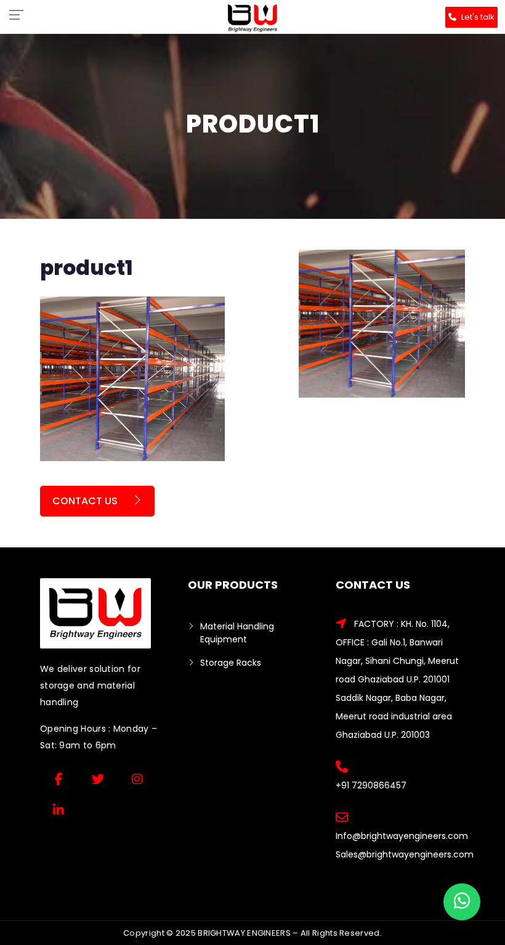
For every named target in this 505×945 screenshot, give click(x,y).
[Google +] (137, 779)
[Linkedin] (58, 810)
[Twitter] (98, 779)
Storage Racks (230, 663)
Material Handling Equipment (237, 632)
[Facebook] (58, 779)
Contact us (86, 501)
